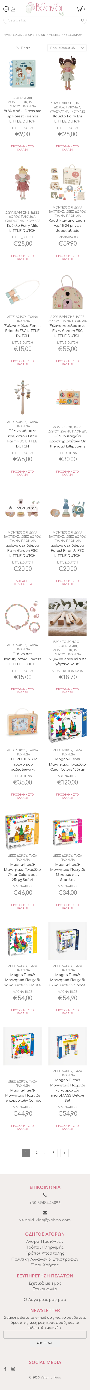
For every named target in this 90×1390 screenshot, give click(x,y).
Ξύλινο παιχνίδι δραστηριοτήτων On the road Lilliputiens (67, 441)
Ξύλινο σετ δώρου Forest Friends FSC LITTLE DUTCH (67, 551)
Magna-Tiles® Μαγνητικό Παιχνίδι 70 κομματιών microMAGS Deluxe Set (67, 1090)
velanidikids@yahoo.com (45, 1220)
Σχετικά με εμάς (45, 1283)
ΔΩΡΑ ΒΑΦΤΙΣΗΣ (63, 103)
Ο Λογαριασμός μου (45, 1300)
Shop (28, 34)
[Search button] (82, 20)
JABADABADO (67, 237)
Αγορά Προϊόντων (44, 1242)
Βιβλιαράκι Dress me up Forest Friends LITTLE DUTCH (22, 116)
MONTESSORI (17, 102)
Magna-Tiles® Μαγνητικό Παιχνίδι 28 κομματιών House (22, 980)
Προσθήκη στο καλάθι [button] (22, 148)
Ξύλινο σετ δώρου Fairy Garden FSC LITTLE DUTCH (22, 551)
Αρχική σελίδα (13, 34)
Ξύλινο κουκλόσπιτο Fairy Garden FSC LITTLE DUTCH (67, 331)
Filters (25, 48)
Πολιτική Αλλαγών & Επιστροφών (45, 1259)
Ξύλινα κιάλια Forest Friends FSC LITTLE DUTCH (22, 331)
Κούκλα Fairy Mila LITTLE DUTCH (22, 228)
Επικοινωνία (45, 1289)
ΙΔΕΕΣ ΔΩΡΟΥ (75, 211)
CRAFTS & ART (22, 98)
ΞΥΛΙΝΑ (59, 216)
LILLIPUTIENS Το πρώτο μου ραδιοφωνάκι (22, 764)
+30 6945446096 (45, 1203)
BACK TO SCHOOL (67, 642)
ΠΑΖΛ (78, 750)
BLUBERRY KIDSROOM (68, 671)
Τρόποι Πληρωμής (45, 1247)
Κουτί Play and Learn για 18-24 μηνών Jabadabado (67, 226)
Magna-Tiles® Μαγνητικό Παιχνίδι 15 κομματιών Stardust (67, 872)
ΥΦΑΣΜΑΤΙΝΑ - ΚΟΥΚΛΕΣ (67, 111)
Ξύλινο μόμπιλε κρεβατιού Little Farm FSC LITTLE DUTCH (22, 438)
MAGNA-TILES (67, 776)
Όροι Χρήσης (45, 1265)
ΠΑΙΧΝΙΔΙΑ (28, 106)
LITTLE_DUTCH (22, 128)
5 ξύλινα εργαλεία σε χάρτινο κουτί (68, 661)
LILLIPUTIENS (67, 453)
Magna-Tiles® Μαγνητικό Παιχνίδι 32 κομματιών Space (67, 980)
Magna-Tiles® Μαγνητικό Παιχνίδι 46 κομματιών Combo (23, 1095)
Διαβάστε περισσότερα (22, 583)
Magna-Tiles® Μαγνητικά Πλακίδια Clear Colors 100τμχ (67, 764)
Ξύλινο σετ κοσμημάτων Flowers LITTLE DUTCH (22, 659)
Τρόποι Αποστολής (45, 1253)
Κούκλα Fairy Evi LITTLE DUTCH (67, 118)
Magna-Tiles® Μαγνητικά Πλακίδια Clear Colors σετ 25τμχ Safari (22, 872)
